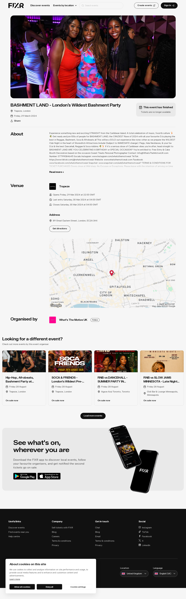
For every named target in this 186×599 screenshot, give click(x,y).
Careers (55, 536)
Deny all (49, 587)
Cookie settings (78, 587)
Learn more (14, 579)
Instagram (147, 527)
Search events (91, 5)
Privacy (55, 545)
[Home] (16, 5)
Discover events (40, 5)
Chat (97, 527)
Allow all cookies (22, 587)
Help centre (14, 536)
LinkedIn (146, 545)
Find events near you (18, 532)
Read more (55, 172)
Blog (54, 532)
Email (97, 536)
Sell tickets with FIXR (62, 527)
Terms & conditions (61, 541)
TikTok (145, 532)
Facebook (147, 536)
